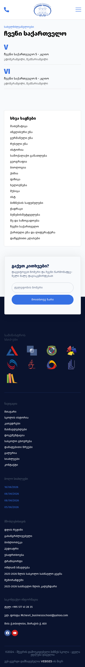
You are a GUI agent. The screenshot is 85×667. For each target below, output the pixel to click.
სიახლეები (12, 459)
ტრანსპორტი (13, 561)
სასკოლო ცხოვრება (18, 441)
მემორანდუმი (14, 580)
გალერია (10, 453)
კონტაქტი (11, 465)
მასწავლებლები (15, 429)
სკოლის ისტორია (16, 417)
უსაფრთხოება (14, 555)
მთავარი (10, 411)
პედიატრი (11, 548)
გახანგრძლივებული (18, 536)
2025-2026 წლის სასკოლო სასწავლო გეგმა (33, 574)
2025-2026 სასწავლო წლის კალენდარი (30, 586)
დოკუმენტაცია (14, 435)
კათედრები (12, 423)
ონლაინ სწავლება (17, 567)
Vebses (46, 661)
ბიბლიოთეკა (13, 542)
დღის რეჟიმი (13, 529)
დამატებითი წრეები (18, 447)
